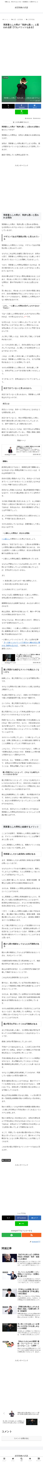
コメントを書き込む (21, 1438)
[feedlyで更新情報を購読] (11, 1235)
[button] (38, 729)
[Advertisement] (21, 52)
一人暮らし (6, 539)
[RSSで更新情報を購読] (31, 1235)
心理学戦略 (7, 1160)
